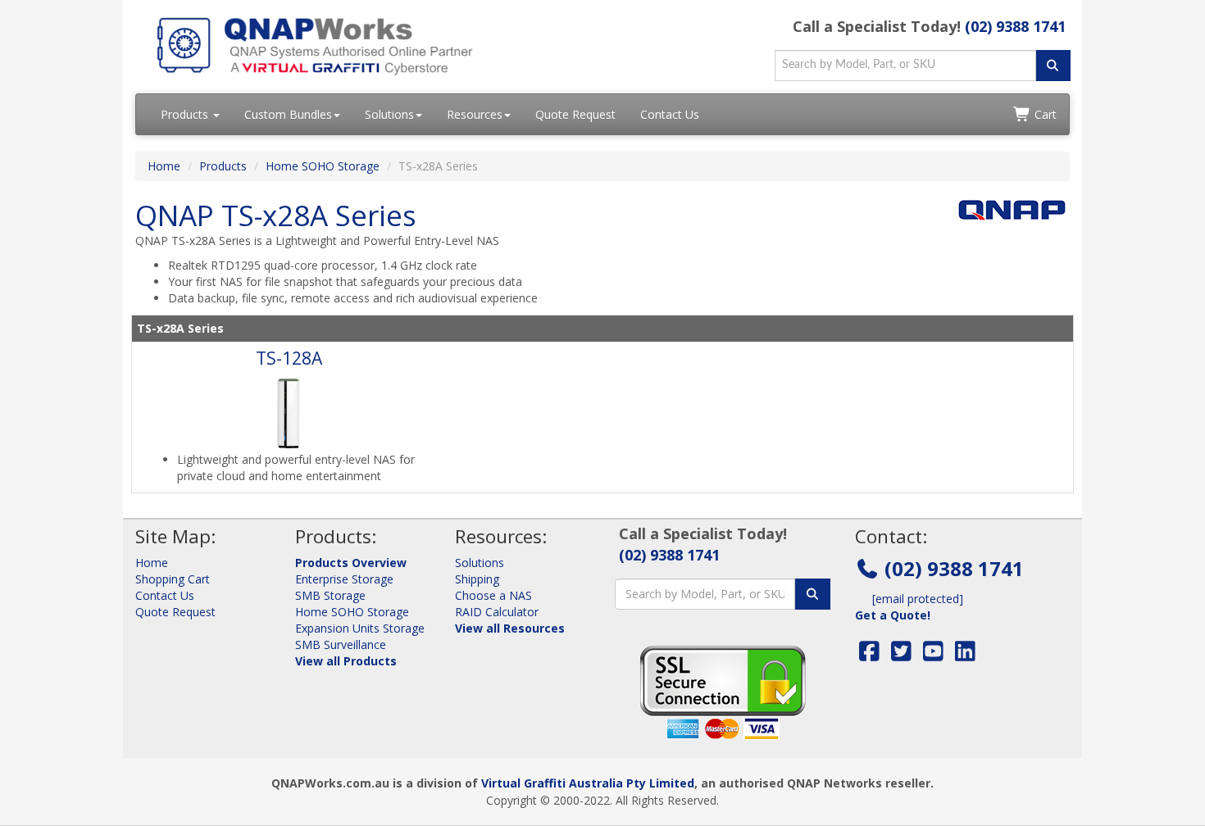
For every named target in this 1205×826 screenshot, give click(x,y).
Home (164, 166)
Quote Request (575, 114)
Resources (474, 114)
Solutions (389, 114)
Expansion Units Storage (360, 628)
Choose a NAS (493, 595)
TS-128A (289, 358)
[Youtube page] (933, 655)
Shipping (477, 579)
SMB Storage (330, 595)
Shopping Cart (172, 579)
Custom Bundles (288, 114)
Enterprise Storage (344, 579)
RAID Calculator (497, 612)
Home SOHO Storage (323, 166)
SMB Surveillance (340, 644)
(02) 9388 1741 (1015, 26)
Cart (1044, 114)
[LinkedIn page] (965, 655)
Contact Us (669, 114)
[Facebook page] (869, 655)
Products (186, 114)
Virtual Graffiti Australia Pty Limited (587, 783)
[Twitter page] (901, 655)
